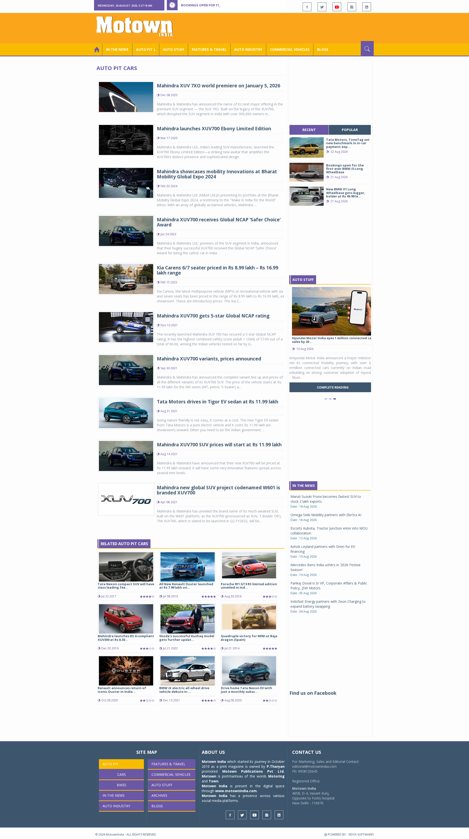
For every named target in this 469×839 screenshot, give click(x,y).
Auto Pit (110, 764)
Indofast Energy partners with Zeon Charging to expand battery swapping (328, 604)
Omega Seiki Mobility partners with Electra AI (325, 514)
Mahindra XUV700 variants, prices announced (209, 359)
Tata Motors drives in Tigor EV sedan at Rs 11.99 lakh (217, 402)
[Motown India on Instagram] (351, 6)
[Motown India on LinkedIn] (366, 6)
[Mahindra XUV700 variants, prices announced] (126, 369)
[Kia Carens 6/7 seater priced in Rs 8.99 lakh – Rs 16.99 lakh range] (126, 278)
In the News (117, 49)
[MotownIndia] (138, 26)
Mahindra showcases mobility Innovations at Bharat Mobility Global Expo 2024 (217, 174)
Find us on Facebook (312, 693)
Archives (159, 795)
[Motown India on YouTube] (336, 6)
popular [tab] (350, 129)
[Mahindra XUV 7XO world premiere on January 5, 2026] (126, 96)
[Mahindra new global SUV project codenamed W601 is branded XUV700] (126, 499)
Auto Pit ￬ (145, 49)
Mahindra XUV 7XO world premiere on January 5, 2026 (218, 85)
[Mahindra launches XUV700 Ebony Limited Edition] (126, 139)
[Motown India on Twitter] (322, 6)
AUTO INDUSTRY (248, 49)
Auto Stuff (173, 49)
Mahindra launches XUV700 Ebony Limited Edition (214, 128)
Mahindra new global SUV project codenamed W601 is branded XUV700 (218, 490)
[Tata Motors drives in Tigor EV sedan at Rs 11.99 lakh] (126, 412)
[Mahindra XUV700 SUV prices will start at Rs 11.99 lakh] (126, 455)
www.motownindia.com (236, 790)
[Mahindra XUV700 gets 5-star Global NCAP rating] (126, 326)
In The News (303, 485)
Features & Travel (209, 49)
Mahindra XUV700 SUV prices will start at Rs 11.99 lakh (219, 444)
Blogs (322, 49)
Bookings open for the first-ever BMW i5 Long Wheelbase (231, 5)
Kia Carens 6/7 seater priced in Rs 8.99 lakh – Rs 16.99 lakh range (217, 270)
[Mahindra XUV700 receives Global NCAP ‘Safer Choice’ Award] (126, 230)
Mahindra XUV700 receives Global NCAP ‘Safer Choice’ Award (219, 222)
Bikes (121, 785)
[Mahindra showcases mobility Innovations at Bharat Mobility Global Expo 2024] (126, 182)
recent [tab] (309, 129)
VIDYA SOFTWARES (361, 834)
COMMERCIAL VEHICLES (289, 49)
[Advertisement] (285, 28)
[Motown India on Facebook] (307, 6)
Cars (121, 774)
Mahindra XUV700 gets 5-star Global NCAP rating (213, 316)
